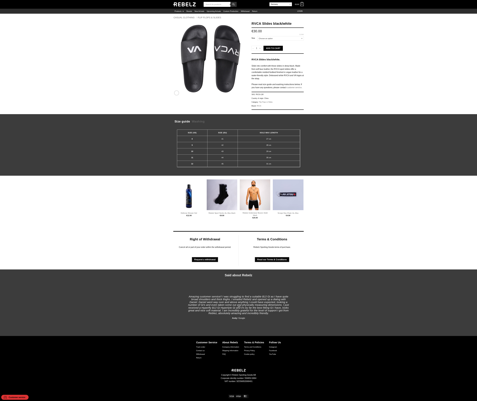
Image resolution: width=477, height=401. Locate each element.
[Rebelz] (184, 4)
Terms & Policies (254, 342)
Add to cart (273, 48)
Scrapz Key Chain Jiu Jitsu (288, 213)
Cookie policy (249, 354)
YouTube (272, 354)
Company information (230, 347)
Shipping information (230, 351)
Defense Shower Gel (189, 213)
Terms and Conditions (252, 347)
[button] (299, 4)
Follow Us (275, 342)
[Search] (233, 4)
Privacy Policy (249, 351)
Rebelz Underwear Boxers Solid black (255, 214)
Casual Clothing (184, 17)
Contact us (200, 351)
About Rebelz (230, 342)
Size (253, 38)
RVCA (259, 106)
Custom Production (230, 11)
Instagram (273, 347)
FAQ (224, 354)
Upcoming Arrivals (214, 11)
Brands (189, 11)
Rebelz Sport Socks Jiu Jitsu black (222, 213)
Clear (301, 34)
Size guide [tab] (182, 121)
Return (254, 11)
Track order (200, 347)
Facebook (273, 351)
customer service (294, 87)
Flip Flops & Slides (209, 17)
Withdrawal (245, 11)
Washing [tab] (198, 121)
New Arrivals (199, 11)
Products (178, 11)
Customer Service (206, 342)
